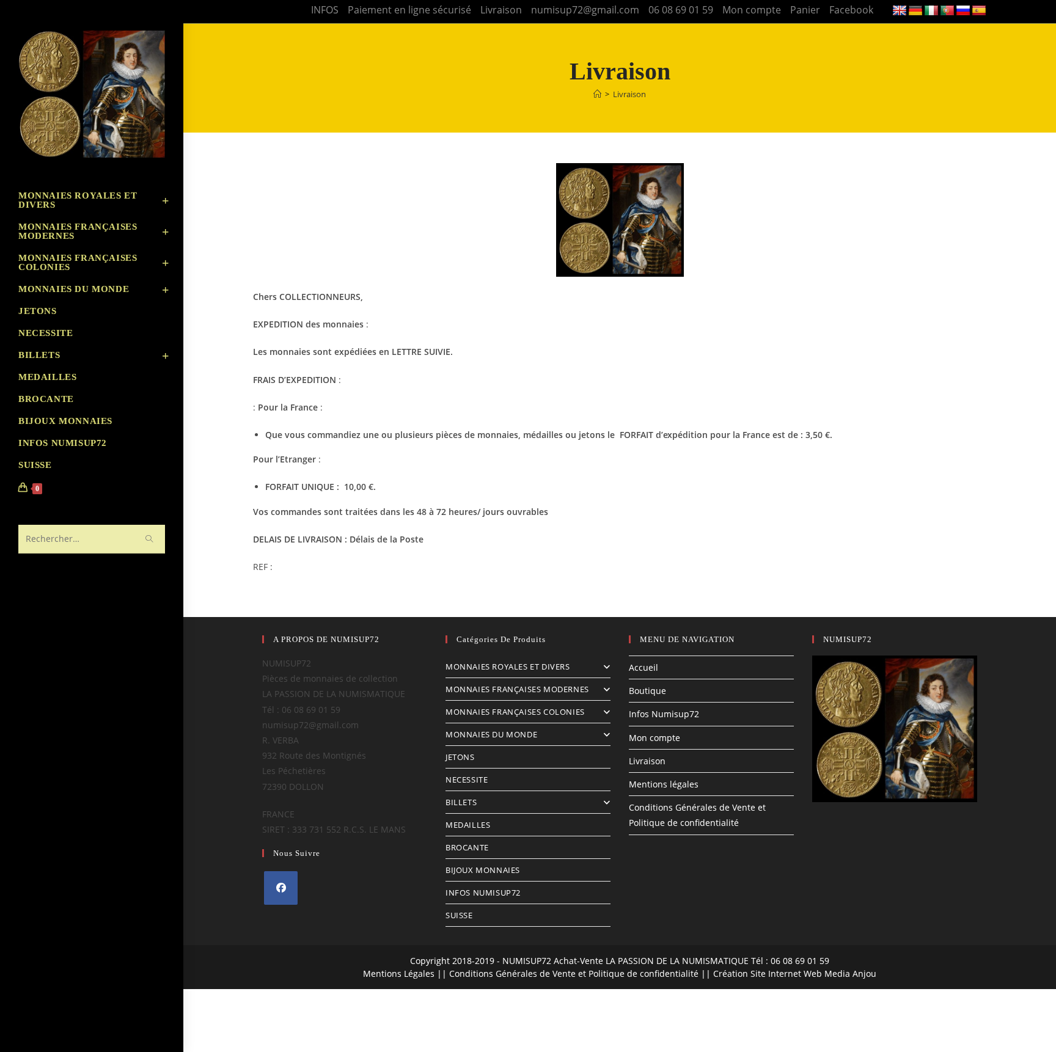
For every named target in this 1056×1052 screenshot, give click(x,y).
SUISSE (459, 915)
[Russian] (963, 11)
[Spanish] (979, 11)
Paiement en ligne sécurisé (409, 10)
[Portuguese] (947, 11)
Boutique (647, 690)
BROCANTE (467, 847)
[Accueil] (597, 94)
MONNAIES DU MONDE (491, 734)
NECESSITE (467, 779)
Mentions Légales (399, 973)
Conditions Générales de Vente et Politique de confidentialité (573, 973)
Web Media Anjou (840, 973)
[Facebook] (281, 888)
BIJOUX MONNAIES (483, 869)
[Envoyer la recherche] (149, 539)
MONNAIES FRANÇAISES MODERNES (517, 689)
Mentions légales (663, 784)
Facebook (851, 10)
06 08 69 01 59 (680, 10)
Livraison (501, 10)
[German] (915, 11)
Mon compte (751, 10)
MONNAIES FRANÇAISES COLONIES (515, 711)
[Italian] (931, 11)
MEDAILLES (468, 824)
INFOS (325, 10)
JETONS (460, 756)
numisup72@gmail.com (585, 10)
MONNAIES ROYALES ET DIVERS (508, 666)
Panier (805, 10)
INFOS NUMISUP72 (483, 892)
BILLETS (461, 802)
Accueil (643, 667)
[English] (899, 11)
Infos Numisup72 (664, 714)
